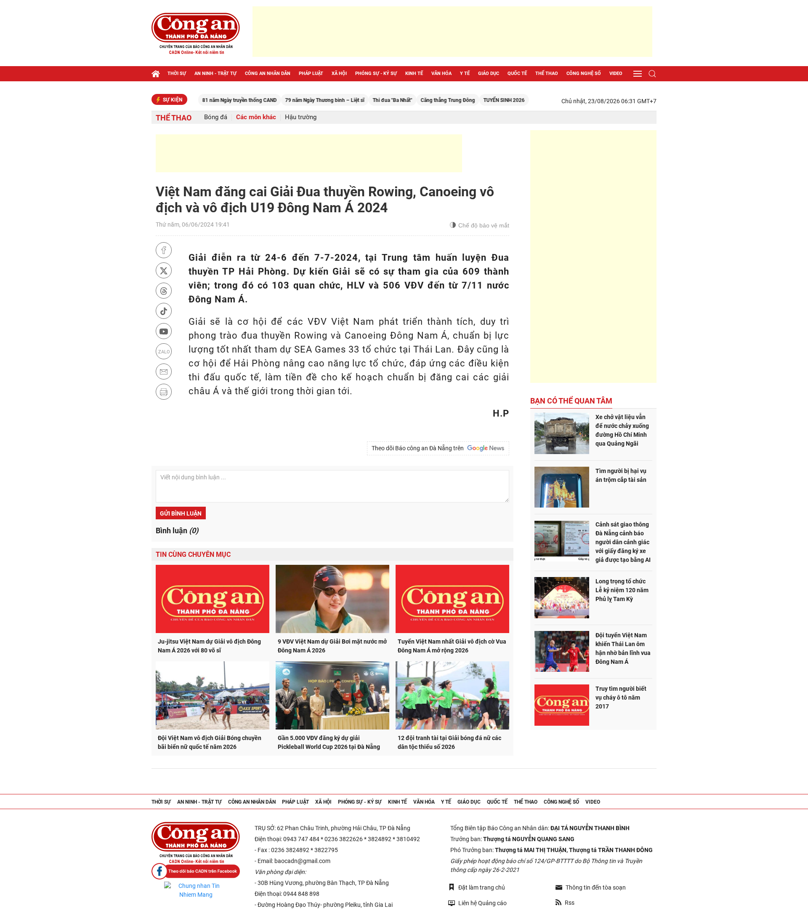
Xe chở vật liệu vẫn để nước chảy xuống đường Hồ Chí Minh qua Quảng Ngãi (622, 430)
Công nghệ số (583, 73)
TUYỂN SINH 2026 (483, 100)
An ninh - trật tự (215, 73)
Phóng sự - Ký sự (376, 73)
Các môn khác (256, 117)
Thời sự (176, 73)
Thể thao (546, 73)
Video (615, 73)
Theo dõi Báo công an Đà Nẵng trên (419, 448)
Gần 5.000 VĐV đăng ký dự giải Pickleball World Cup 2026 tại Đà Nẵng (329, 742)
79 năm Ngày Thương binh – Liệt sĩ (304, 100)
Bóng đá (215, 117)
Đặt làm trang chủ (481, 887)
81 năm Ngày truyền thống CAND (219, 100)
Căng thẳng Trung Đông (427, 100)
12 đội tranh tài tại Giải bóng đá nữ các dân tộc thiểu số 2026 (449, 742)
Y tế (465, 73)
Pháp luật (311, 73)
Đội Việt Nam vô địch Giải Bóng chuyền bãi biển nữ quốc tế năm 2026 (209, 742)
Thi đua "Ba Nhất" (372, 100)
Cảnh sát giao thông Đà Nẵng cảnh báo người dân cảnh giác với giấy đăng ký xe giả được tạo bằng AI (623, 542)
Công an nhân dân (267, 73)
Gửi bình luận (181, 513)
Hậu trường (300, 117)
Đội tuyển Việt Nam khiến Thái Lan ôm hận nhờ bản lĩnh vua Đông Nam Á (623, 648)
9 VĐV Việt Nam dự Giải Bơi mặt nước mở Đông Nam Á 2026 (332, 646)
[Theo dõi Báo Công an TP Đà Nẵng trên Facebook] (196, 871)
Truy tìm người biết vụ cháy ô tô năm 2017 (620, 697)
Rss (569, 902)
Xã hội (339, 73)
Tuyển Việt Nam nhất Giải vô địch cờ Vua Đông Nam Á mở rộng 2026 (452, 646)
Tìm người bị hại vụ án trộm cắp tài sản (620, 475)
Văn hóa (441, 73)
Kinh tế (414, 73)
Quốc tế (517, 73)
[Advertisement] (452, 31)
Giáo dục (488, 73)
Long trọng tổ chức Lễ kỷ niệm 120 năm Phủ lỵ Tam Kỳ (622, 590)
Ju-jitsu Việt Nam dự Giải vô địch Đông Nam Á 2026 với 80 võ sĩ (209, 646)
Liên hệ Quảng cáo (482, 903)
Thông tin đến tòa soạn (596, 887)
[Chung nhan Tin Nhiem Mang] (196, 890)
